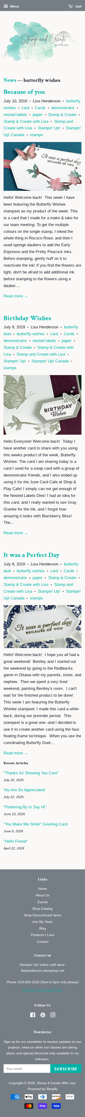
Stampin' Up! (49, 128)
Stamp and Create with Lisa (41, 354)
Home (42, 889)
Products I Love (42, 935)
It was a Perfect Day (32, 555)
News (10, 80)
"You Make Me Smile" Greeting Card (35, 824)
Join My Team (42, 922)
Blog (42, 928)
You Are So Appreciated (24, 790)
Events (43, 902)
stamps (36, 135)
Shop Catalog (42, 908)
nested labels (15, 114)
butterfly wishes (31, 334)
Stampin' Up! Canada (50, 361)
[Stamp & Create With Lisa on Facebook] (32, 1016)
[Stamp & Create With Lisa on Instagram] (52, 1016)
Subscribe (65, 1068)
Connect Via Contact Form (42, 990)
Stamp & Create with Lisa (26, 121)
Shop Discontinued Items (42, 915)
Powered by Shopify (42, 1089)
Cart (78, 6)
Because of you (24, 92)
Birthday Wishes (27, 318)
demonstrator (63, 108)
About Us (42, 895)
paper (37, 114)
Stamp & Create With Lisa (56, 1083)
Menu (14, 6)
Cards (40, 108)
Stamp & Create (62, 114)
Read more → (16, 296)
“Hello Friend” (16, 841)
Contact (42, 942)
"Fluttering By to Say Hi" (25, 807)
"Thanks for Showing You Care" (31, 773)
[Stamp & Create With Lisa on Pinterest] (42, 1016)
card (25, 108)
